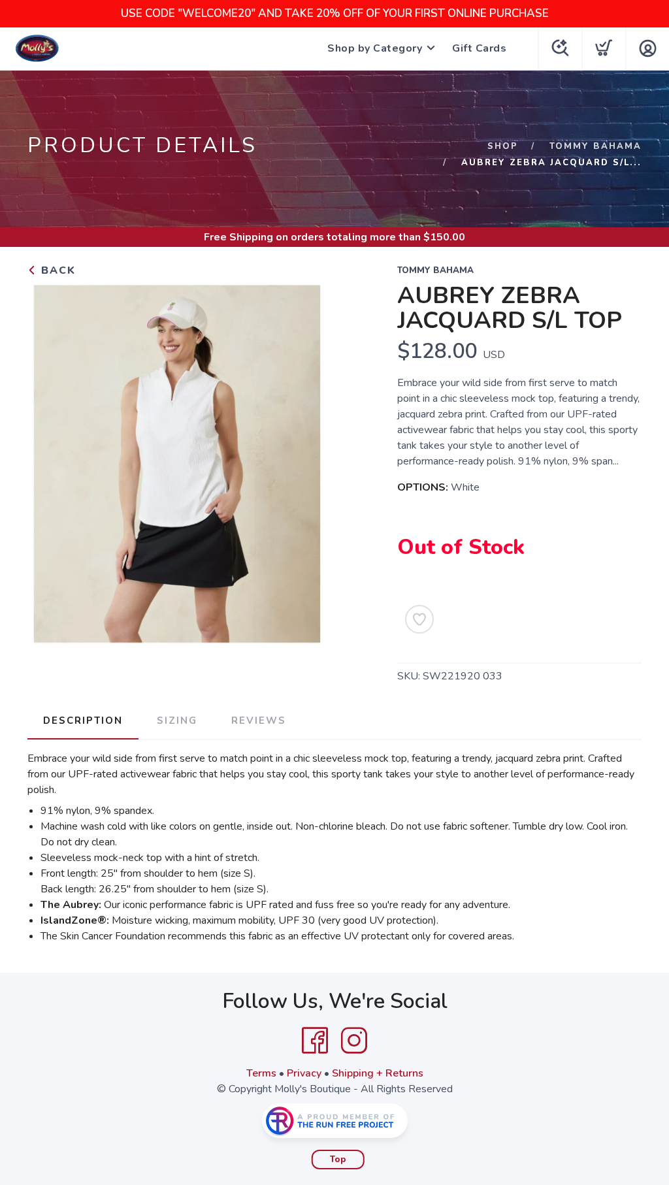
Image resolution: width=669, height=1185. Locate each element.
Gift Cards (479, 48)
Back (56, 270)
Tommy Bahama (595, 146)
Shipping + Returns (377, 1073)
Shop (502, 146)
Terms (261, 1073)
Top (338, 1159)
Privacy (304, 1073)
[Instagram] (354, 1040)
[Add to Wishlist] (419, 619)
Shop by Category (374, 48)
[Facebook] (314, 1040)
